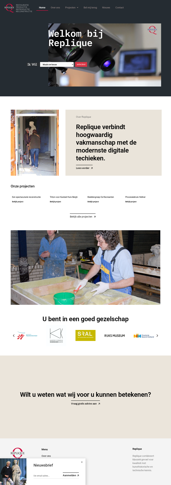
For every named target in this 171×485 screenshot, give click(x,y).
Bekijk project (17, 202)
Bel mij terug (90, 7)
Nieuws (106, 7)
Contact (119, 7)
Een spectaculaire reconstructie (26, 197)
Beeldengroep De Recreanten (101, 197)
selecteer (81, 64)
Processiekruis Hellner (135, 197)
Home (42, 7)
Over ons (55, 7)
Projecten (70, 7)
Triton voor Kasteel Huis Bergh (64, 197)
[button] (13, 267)
